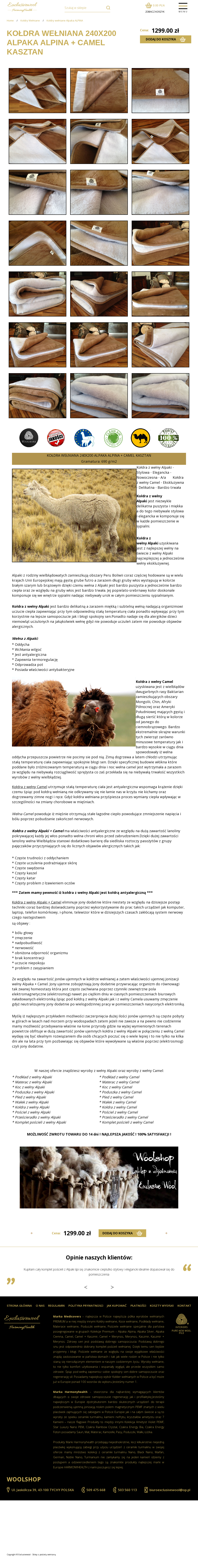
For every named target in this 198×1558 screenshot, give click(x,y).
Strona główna (19, 1305)
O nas (40, 1305)
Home (10, 20)
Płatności (138, 1305)
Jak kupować (117, 1305)
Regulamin (56, 1305)
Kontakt (184, 1305)
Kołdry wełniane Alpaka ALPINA (65, 20)
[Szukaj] (106, 8)
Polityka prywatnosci (85, 1305)
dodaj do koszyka (161, 39)
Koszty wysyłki (162, 1305)
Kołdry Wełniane (30, 20)
